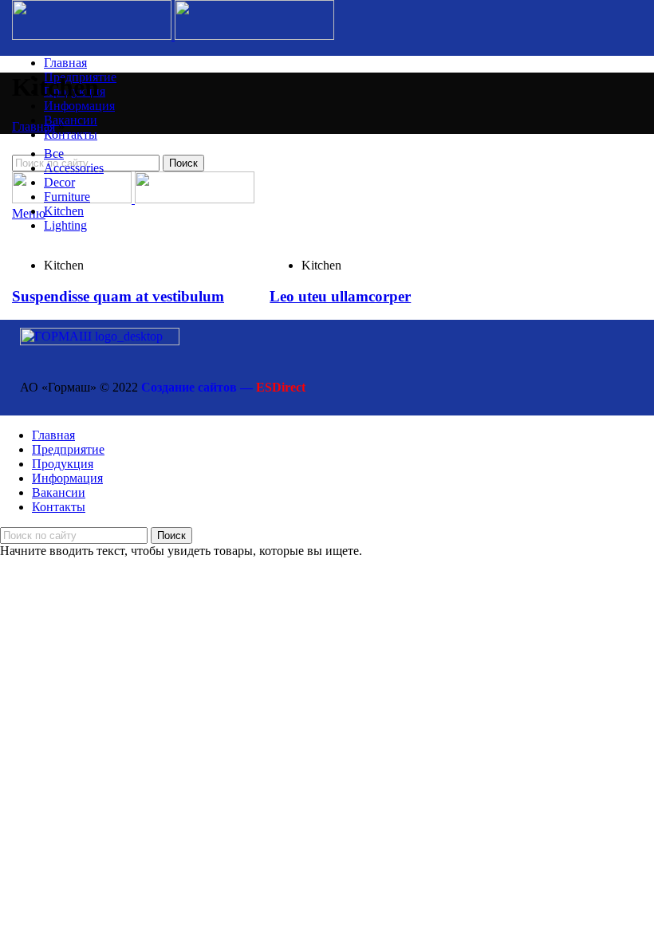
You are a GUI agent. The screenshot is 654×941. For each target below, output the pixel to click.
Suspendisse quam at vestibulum (118, 296)
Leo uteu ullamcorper (340, 296)
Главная (33, 126)
